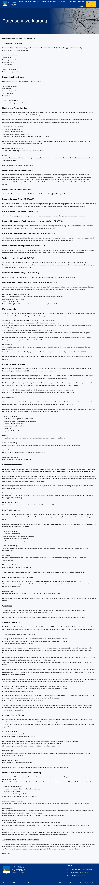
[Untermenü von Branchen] (65, 1)
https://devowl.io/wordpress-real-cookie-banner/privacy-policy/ (66, 572)
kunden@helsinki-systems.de (80, 872)
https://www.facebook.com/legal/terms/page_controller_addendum (22, 700)
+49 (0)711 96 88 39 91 (78, 876)
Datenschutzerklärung (77, 883)
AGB (59, 883)
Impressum (65, 883)
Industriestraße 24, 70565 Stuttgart (81, 869)
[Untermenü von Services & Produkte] (39, 1)
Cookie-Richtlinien (90, 883)
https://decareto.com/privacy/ (62, 767)
